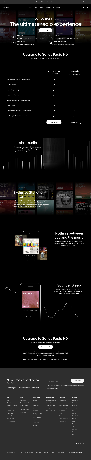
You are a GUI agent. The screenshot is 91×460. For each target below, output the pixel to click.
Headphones (62, 400)
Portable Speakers (64, 405)
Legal (21, 452)
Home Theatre (63, 408)
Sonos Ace (75, 403)
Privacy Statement (53, 388)
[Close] (4, 2)
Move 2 (74, 424)
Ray (73, 410)
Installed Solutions (51, 400)
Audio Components (64, 418)
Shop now (85, 1)
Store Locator (10, 413)
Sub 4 (73, 426)
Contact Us (10, 416)
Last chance (23, 400)
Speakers (61, 403)
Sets (60, 413)
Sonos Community (11, 421)
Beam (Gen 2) (75, 408)
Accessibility (38, 452)
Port (73, 437)
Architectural (62, 416)
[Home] (6, 7)
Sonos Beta (23, 412)
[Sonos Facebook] (76, 443)
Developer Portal (50, 405)
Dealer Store (49, 403)
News (34, 403)
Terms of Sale (10, 418)
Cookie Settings (60, 452)
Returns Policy (10, 410)
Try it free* (45, 30)
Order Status (10, 403)
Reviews (35, 425)
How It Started (37, 417)
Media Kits (36, 405)
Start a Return (10, 408)
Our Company (36, 400)
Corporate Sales (24, 409)
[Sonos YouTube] (83, 443)
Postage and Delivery (12, 405)
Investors (35, 410)
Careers (35, 408)
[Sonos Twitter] (81, 443)
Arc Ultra (74, 405)
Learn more (74, 122)
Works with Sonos (50, 410)
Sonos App (36, 422)
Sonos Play (75, 400)
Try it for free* (54, 122)
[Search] (84, 7)
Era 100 (74, 413)
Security (53, 452)
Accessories (62, 421)
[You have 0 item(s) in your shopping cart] (87, 7)
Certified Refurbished (25, 403)
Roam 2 (74, 421)
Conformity (46, 452)
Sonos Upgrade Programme (24, 406)
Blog (34, 420)
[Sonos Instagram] (78, 443)
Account (9, 400)
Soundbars (62, 410)
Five (73, 431)
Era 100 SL (75, 416)
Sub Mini (74, 429)
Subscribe (78, 380)
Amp (73, 434)
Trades (48, 408)
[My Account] (81, 7)
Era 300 (74, 418)
